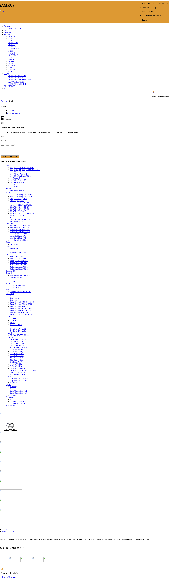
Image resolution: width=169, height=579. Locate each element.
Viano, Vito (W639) (17, 372)
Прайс (6, 30)
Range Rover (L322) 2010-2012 (22, 302)
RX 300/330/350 (16, 325)
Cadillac (8, 217)
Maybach (11, 53)
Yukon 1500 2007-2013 (18, 265)
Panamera (13, 383)
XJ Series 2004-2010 (17, 285)
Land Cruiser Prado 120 (19, 391)
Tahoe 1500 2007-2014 (18, 236)
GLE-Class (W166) (17, 354)
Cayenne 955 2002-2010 (19, 378)
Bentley (11, 61)
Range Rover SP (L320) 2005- (21, 312)
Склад (6, 74)
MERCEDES (13, 43)
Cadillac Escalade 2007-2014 (20, 219)
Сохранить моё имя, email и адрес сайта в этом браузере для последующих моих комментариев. (41, 132)
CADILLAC (13, 55)
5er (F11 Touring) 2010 (18, 199)
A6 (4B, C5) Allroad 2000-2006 (22, 168)
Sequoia (13, 395)
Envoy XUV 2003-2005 (19, 261)
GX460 (13, 319)
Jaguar (10, 67)
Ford (7, 250)
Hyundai (9, 273)
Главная (7, 26)
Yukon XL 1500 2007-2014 (20, 269)
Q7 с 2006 (14, 184)
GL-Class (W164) (16, 350)
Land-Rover (10, 294)
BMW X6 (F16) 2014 (18, 215)
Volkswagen (10, 397)
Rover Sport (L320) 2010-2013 (21, 314)
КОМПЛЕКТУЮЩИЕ (17, 84)
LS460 (12, 323)
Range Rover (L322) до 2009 (21, 304)
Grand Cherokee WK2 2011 (20, 292)
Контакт (7, 88)
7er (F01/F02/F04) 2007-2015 (21, 205)
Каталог (7, 34)
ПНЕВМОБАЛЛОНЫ (17, 76)
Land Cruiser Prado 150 (19, 393)
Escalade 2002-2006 (17, 221)
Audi (7, 166)
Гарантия (7, 32)
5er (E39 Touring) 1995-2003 (21, 195)
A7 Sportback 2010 (17, 178)
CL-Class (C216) (16, 341)
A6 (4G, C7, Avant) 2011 (19, 172)
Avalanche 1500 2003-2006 (20, 226)
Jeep (10, 57)
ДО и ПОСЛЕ (9, 86)
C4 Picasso (14, 244)
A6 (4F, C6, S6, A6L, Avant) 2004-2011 (25, 170)
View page (12, 577)
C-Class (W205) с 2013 (18, 339)
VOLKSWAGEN (14, 47)
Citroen (8, 242)
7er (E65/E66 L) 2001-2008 (20, 203)
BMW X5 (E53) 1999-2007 (20, 207)
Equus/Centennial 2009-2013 (20, 275)
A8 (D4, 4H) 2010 (17, 182)
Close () (4, 577)
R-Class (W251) (16, 362)
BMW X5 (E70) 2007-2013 (20, 209)
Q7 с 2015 (14, 186)
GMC (10, 72)
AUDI (10, 38)
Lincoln (8, 327)
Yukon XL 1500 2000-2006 (20, 267)
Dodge (8, 246)
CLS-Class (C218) (17, 343)
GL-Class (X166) (16, 352)
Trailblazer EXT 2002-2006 (20, 240)
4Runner (13, 387)
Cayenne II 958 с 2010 (18, 381)
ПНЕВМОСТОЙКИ (16, 78)
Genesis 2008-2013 (17, 277)
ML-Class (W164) (16, 358)
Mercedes (9, 337)
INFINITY (12, 69)
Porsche (11, 59)
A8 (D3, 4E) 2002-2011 (19, 180)
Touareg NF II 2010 (17, 403)
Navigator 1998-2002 (18, 329)
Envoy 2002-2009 (16, 257)
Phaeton (13, 399)
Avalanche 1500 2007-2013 (20, 228)
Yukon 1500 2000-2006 (18, 263)
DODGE (11, 45)
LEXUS (11, 51)
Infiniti (8, 279)
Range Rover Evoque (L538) (20, 310)
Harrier (12, 389)
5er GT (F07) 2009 (17, 201)
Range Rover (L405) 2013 (19, 306)
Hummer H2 (10, 271)
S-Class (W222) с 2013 (18, 368)
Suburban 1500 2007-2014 (20, 232)
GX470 (13, 321)
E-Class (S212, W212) (18, 347)
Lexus (8, 316)
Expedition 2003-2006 (18, 252)
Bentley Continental (17, 190)
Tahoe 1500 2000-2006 (18, 234)
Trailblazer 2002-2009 (18, 238)
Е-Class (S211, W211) (18, 374)
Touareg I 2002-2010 (18, 401)
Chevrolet (12, 65)
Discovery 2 (14, 296)
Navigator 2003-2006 (18, 331)
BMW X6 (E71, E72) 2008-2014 (22, 213)
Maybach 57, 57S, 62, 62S (20, 335)
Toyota (10, 63)
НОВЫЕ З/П (13, 36)
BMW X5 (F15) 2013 (18, 211)
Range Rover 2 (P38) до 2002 (21, 308)
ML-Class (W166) (16, 360)
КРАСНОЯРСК (8, 531)
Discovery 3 (14, 298)
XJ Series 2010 (15, 288)
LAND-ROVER (14, 49)
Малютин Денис (13, 113)
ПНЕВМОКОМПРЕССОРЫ (19, 80)
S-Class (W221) (16, 366)
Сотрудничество (14, 28)
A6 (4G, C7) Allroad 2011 (19, 174)
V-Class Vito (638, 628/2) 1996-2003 (23, 370)
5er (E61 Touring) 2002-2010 (21, 197)
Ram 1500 (14, 248)
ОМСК (5, 529)
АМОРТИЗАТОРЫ (16, 82)
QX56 (12, 281)
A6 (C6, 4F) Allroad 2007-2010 (21, 176)
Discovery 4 (14, 300)
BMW (10, 41)
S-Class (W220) (16, 364)
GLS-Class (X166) (17, 356)
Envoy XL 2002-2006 (18, 259)
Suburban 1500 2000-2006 (20, 230)
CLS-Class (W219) (17, 345)
